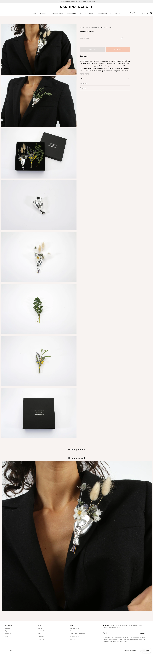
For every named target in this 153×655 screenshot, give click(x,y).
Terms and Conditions (77, 633)
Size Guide (8, 633)
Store (39, 633)
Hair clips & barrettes (92, 27)
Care (81, 78)
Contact (7, 628)
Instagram (41, 636)
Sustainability (42, 631)
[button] (44, 13)
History (40, 628)
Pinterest (41, 639)
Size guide (83, 83)
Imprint (72, 639)
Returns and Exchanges (78, 631)
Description (84, 56)
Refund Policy (75, 628)
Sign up (142, 633)
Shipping (83, 88)
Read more (84, 73)
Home (82, 27)
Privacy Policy (74, 636)
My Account (9, 631)
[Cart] (151, 13)
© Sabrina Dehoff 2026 (130, 651)
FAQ (6, 636)
